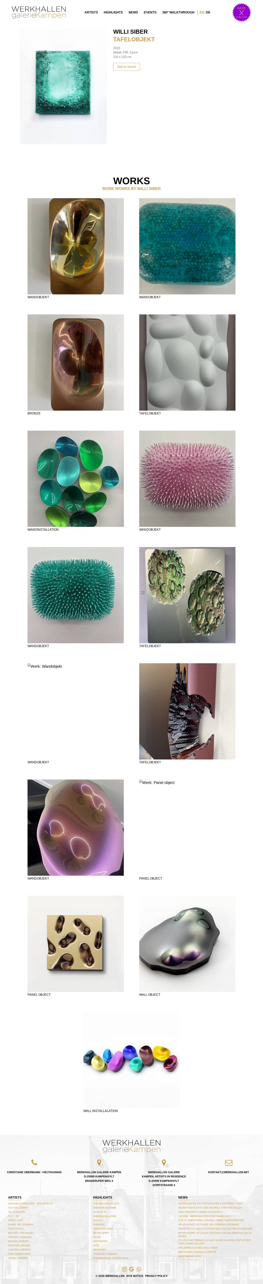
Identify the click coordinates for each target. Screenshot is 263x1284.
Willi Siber (130, 31)
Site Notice (134, 1275)
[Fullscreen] (24, 33)
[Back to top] (131, 1146)
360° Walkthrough (178, 12)
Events (150, 12)
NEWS (183, 1197)
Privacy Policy (156, 1275)
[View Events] (241, 12)
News (133, 12)
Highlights (113, 12)
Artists (91, 12)
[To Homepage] (39, 12)
